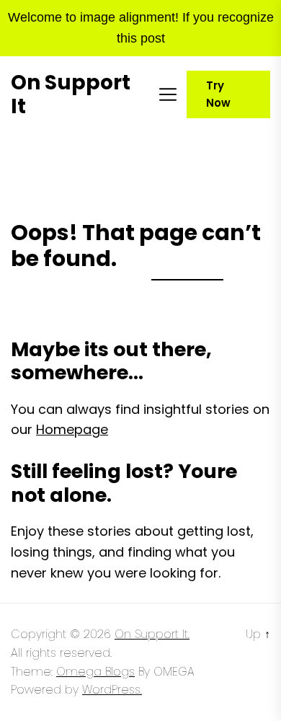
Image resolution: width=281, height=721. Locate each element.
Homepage (72, 429)
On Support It (70, 95)
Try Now (218, 94)
